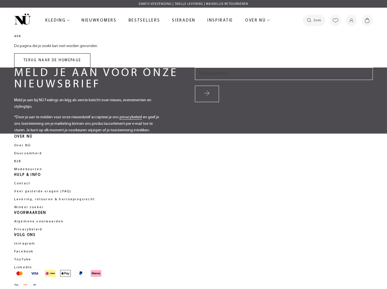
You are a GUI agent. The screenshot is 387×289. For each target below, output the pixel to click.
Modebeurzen (28, 169)
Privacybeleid (28, 229)
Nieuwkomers (99, 21)
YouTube (22, 259)
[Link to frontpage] (22, 20)
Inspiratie (220, 20)
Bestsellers (144, 21)
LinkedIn (23, 267)
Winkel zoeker (29, 207)
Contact (22, 183)
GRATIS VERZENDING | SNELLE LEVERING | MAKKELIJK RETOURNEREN (193, 4)
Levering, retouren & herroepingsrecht (54, 199)
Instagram (24, 243)
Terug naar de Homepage (52, 60)
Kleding (56, 21)
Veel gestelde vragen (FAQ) (42, 191)
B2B (17, 161)
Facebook (23, 251)
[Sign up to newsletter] (207, 94)
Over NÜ (256, 21)
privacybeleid (131, 117)
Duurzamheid (28, 153)
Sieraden (183, 21)
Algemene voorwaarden (38, 221)
